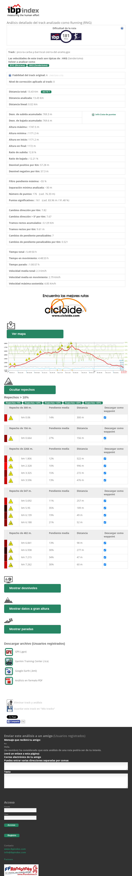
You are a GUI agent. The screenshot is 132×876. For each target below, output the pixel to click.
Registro (12, 835)
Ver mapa (19, 334)
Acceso (11, 825)
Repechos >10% (33, 403)
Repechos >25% (93, 403)
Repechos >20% (73, 403)
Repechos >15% (53, 403)
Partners (8, 859)
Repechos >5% (13, 403)
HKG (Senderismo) (38, 65)
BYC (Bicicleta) (17, 65)
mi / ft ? (46, 92)
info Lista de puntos (105, 114)
